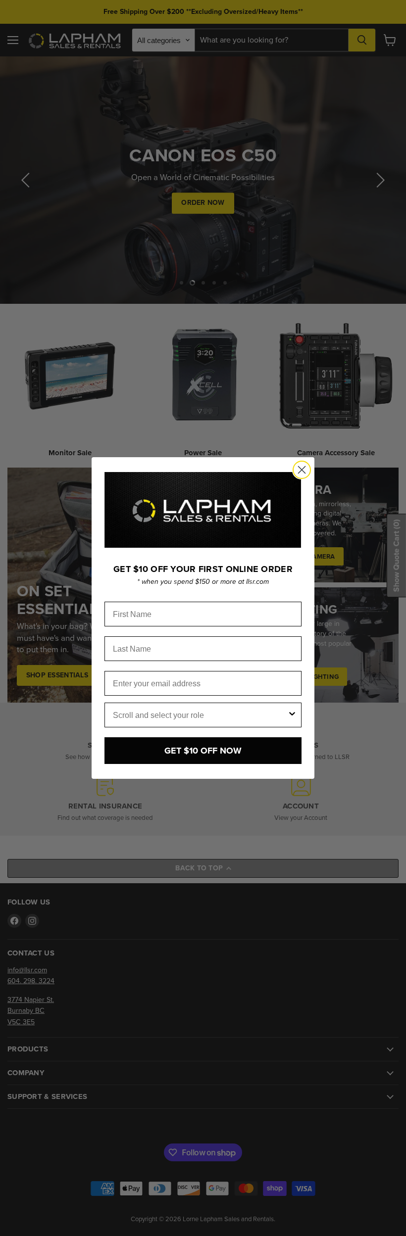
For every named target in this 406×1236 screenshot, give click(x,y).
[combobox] (200, 715)
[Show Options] (292, 715)
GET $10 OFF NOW (203, 750)
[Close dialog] (301, 469)
